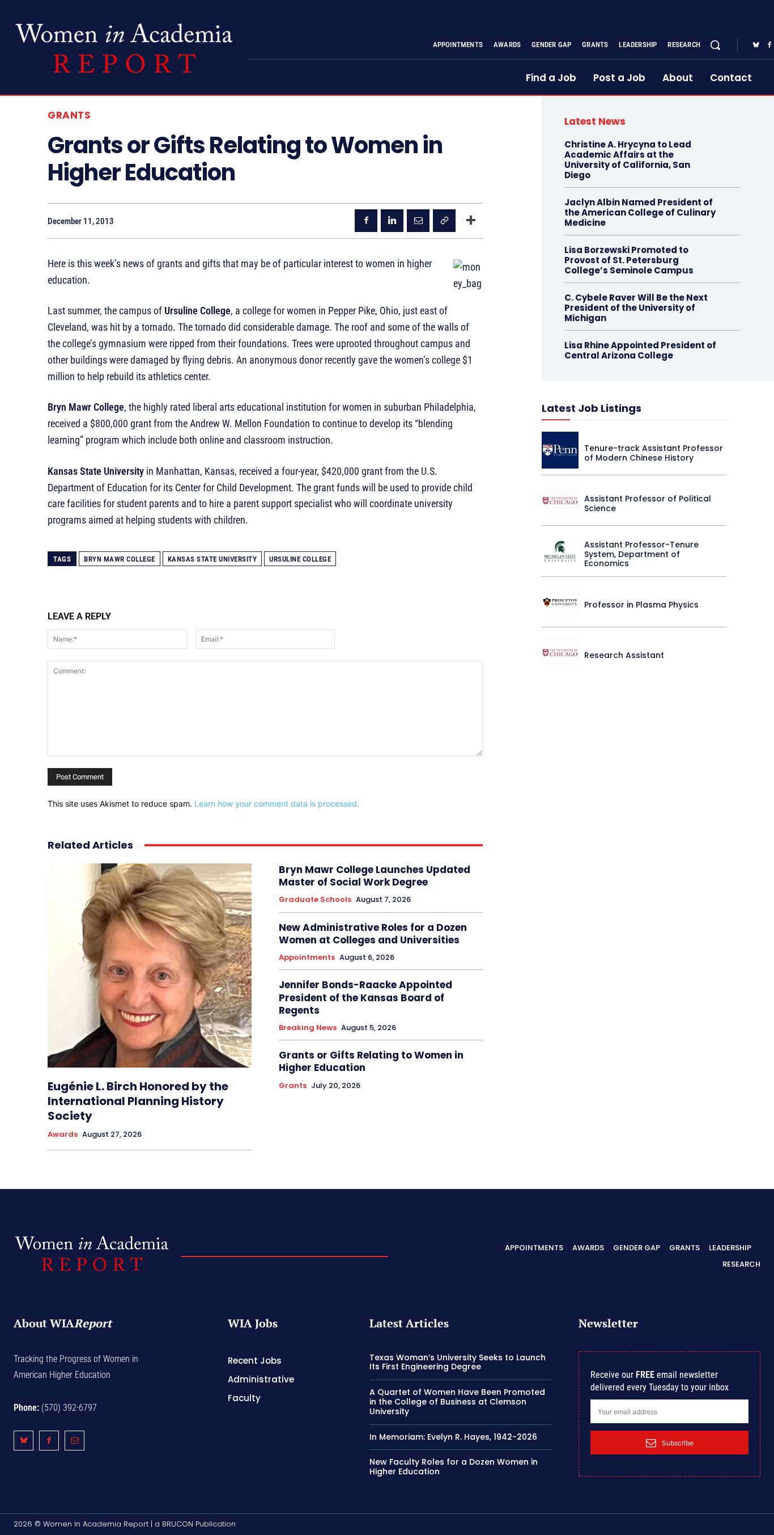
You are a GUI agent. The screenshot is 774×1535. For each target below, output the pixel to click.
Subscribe (678, 1443)
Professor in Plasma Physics (641, 604)
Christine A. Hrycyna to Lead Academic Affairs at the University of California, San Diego (627, 159)
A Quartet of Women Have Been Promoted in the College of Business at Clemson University (457, 1401)
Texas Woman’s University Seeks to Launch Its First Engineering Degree (457, 1362)
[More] (471, 220)
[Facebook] (366, 220)
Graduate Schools (315, 899)
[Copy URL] (444, 220)
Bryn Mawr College (119, 559)
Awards (63, 1134)
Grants (69, 115)
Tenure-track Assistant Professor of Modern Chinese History (653, 452)
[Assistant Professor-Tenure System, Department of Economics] (560, 551)
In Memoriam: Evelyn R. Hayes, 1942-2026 (453, 1437)
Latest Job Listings (591, 408)
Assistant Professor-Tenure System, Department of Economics (641, 554)
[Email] (418, 220)
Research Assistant (624, 655)
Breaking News (308, 1027)
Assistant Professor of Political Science (647, 503)
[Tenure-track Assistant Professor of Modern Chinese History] (560, 450)
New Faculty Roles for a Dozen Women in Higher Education (453, 1466)
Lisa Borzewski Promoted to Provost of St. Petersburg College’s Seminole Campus (629, 260)
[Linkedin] (392, 220)
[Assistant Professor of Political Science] (560, 500)
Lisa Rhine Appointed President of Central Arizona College (640, 350)
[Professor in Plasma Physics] (560, 602)
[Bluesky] (756, 45)
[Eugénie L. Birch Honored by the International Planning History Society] (150, 965)
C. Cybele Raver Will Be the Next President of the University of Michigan (636, 308)
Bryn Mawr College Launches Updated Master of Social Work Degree (374, 876)
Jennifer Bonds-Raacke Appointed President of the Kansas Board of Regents (365, 997)
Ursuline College (300, 559)
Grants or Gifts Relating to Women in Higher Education (371, 1061)
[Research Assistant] (560, 652)
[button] (715, 44)
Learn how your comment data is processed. (276, 803)
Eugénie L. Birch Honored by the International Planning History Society (138, 1101)
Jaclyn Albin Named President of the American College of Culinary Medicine (640, 212)
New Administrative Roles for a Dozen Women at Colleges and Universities (373, 934)
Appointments (307, 957)
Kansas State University (212, 559)
